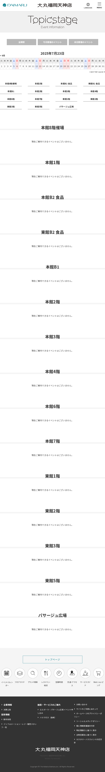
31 (103, 66)
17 (54, 66)
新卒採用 (7, 719)
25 (82, 66)
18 (57, 66)
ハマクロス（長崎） (48, 717)
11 (33, 66)
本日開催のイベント (83, 42)
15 (47, 66)
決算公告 (7, 709)
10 (29, 66)
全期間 (21, 42)
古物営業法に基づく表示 (86, 735)
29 (96, 66)
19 (61, 66)
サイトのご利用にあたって (87, 709)
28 (92, 66)
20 (64, 66)
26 (85, 66)
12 (36, 66)
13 (40, 66)
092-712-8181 (52, 758)
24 (78, 66)
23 (75, 66)
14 (43, 66)
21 (68, 66)
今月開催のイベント (52, 42)
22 (71, 66)
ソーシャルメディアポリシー (88, 721)
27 (89, 66)
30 (99, 66)
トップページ (52, 659)
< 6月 (2, 55)
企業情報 (8, 704)
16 (50, 66)
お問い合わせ (81, 704)
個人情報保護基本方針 (85, 726)
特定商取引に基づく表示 (86, 730)
